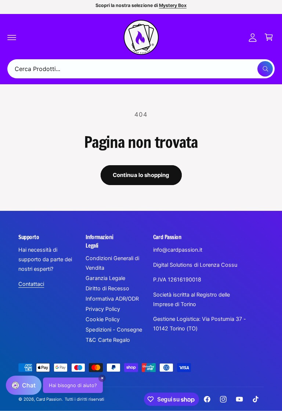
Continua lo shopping (141, 174)
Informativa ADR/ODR (112, 298)
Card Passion (49, 399)
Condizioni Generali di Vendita (112, 263)
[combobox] (141, 68)
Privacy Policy (103, 309)
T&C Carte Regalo (108, 340)
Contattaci (31, 284)
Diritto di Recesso (107, 288)
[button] (12, 37)
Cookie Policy (102, 319)
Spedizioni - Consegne (114, 329)
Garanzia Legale (105, 278)
